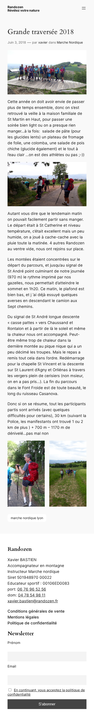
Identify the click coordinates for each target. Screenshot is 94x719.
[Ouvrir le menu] (83, 8)
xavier (42, 42)
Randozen (15, 7)
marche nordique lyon (27, 518)
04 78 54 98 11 (31, 595)
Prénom (14, 642)
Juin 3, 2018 (17, 42)
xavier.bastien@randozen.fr (33, 601)
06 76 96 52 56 (31, 589)
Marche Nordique (70, 42)
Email (12, 666)
